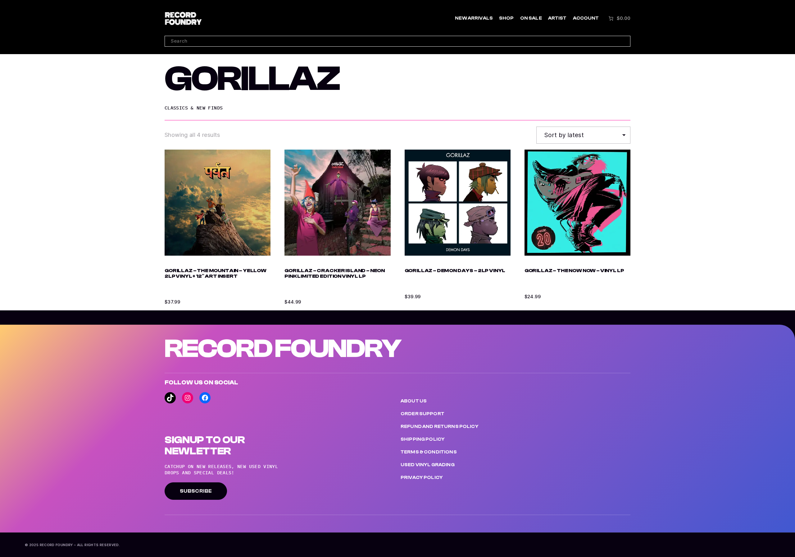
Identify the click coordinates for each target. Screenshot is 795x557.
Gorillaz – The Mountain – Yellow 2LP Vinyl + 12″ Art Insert (215, 273)
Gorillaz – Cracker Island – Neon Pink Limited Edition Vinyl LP (334, 273)
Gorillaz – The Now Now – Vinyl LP (574, 270)
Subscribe (196, 491)
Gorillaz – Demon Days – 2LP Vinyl (455, 270)
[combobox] (397, 41)
